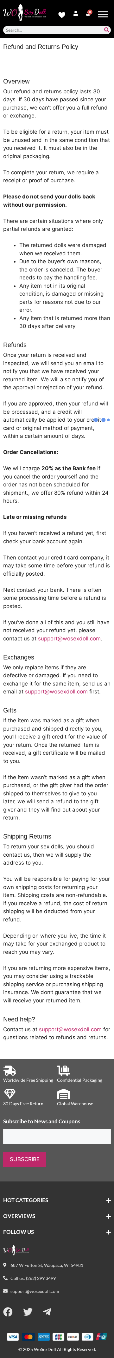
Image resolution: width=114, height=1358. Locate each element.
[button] (57, 1200)
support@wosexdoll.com (69, 638)
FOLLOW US (18, 1231)
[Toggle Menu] (103, 14)
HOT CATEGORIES (25, 1200)
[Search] (107, 30)
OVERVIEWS (19, 1216)
